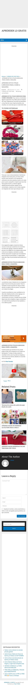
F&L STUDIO (17, 684)
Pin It (9, 380)
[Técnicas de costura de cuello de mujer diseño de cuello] (14, 396)
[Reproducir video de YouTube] (14, 371)
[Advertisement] (14, 14)
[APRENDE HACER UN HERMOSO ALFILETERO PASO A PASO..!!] (14, 417)
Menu (2, 40)
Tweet (5, 381)
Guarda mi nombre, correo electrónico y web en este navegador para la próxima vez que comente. (13, 510)
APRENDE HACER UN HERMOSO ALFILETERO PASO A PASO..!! (11, 426)
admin (4, 89)
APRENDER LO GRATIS (14, 30)
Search (14, 528)
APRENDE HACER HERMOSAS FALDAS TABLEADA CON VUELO (13, 447)
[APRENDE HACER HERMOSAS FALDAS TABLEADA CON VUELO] (14, 437)
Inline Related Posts (22, 342)
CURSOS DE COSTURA (8, 91)
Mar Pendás (9, 361)
